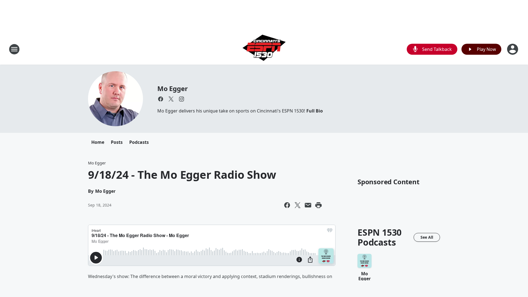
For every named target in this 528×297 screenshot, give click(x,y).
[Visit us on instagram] (181, 99)
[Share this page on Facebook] (287, 205)
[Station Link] (264, 49)
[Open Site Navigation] (14, 49)
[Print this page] (318, 205)
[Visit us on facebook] (160, 99)
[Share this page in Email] (308, 205)
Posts (117, 142)
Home (97, 142)
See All (426, 237)
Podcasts (139, 142)
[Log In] (513, 49)
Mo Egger (172, 88)
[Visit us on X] (171, 99)
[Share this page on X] (297, 205)
